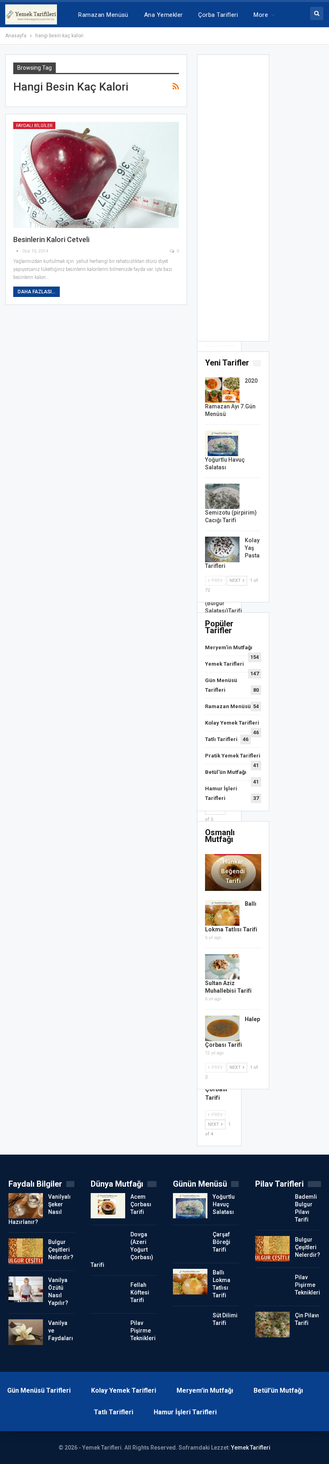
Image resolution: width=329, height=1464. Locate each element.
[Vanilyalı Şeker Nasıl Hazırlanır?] (25, 1206)
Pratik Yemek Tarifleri (232, 756)
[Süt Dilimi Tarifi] (190, 1324)
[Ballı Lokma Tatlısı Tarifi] (222, 913)
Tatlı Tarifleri (221, 739)
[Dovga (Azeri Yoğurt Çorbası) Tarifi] (108, 1243)
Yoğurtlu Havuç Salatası (224, 1204)
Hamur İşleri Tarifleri (185, 1412)
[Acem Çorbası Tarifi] (108, 1206)
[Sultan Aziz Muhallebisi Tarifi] (222, 967)
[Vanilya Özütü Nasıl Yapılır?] (25, 1289)
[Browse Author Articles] (17, 251)
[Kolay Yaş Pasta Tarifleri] (222, 549)
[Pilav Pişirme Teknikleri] (108, 1332)
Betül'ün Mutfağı (225, 772)
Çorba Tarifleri (218, 14)
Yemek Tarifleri (224, 664)
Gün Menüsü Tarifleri (39, 1390)
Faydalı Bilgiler (34, 125)
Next (235, 580)
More (261, 14)
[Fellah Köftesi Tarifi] (108, 1294)
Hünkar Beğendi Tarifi (233, 871)
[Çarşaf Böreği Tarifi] (190, 1243)
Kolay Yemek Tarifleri (232, 723)
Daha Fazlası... (36, 292)
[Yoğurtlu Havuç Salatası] (222, 443)
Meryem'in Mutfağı (228, 647)
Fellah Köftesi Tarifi (139, 1292)
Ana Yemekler (163, 14)
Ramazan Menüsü (103, 14)
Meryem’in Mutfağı (205, 1390)
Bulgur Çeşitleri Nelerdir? (60, 1249)
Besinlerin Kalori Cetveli (51, 239)
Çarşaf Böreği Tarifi (221, 1242)
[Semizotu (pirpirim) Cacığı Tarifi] (222, 496)
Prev (216, 580)
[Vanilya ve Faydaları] (25, 1332)
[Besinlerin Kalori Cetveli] (96, 175)
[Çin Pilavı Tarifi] (272, 1324)
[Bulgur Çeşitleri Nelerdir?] (25, 1251)
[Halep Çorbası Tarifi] (222, 1028)
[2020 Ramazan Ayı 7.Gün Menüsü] (222, 390)
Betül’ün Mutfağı (278, 1390)
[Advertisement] (233, 200)
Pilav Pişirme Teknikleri (143, 1330)
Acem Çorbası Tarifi (140, 1204)
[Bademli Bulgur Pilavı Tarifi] (272, 1206)
